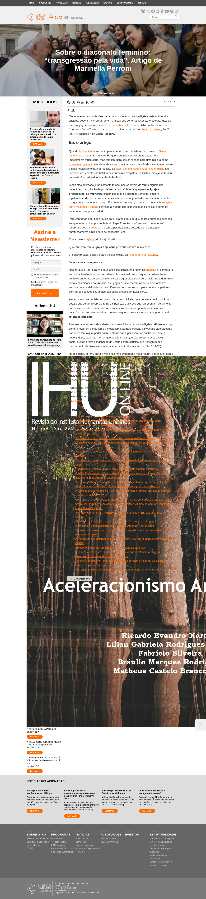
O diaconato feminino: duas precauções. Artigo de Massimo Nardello (116, 468)
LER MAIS (37, 144)
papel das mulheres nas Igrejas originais (140, 168)
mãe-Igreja (75, 400)
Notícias (76, 3)
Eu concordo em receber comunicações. (46, 276)
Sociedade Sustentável (62, 852)
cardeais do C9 (96, 227)
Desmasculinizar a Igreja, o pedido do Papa (101, 556)
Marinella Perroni (129, 125)
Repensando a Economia (63, 848)
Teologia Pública (58, 842)
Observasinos (57, 838)
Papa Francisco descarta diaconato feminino (102, 416)
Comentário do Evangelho (162, 838)
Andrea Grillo (87, 151)
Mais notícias (82, 838)
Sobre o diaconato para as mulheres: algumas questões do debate (115, 438)
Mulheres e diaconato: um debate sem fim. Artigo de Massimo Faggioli (118, 552)
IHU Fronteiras (58, 845)
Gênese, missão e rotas (38, 838)
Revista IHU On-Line (110, 842)
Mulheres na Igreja (158, 865)
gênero (91, 239)
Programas (62, 3)
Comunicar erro (80, 578)
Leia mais (34, 737)
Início (31, 3)
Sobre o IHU (45, 3)
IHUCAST (80, 852)
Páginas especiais (84, 845)
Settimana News (151, 129)
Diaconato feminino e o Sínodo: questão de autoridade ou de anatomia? (118, 569)
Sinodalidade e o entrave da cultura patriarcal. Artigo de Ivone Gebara (117, 486)
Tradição (151, 269)
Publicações (92, 3)
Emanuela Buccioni (80, 164)
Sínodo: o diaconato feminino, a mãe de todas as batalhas (110, 547)
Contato (141, 3)
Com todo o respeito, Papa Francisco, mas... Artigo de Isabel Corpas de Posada (124, 499)
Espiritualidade (125, 3)
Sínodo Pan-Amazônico (161, 862)
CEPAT (30, 848)
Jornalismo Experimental (87, 848)
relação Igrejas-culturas (142, 254)
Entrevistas (81, 842)
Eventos (107, 3)
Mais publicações (108, 838)
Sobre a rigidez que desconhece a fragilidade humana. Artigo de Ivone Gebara (122, 482)
